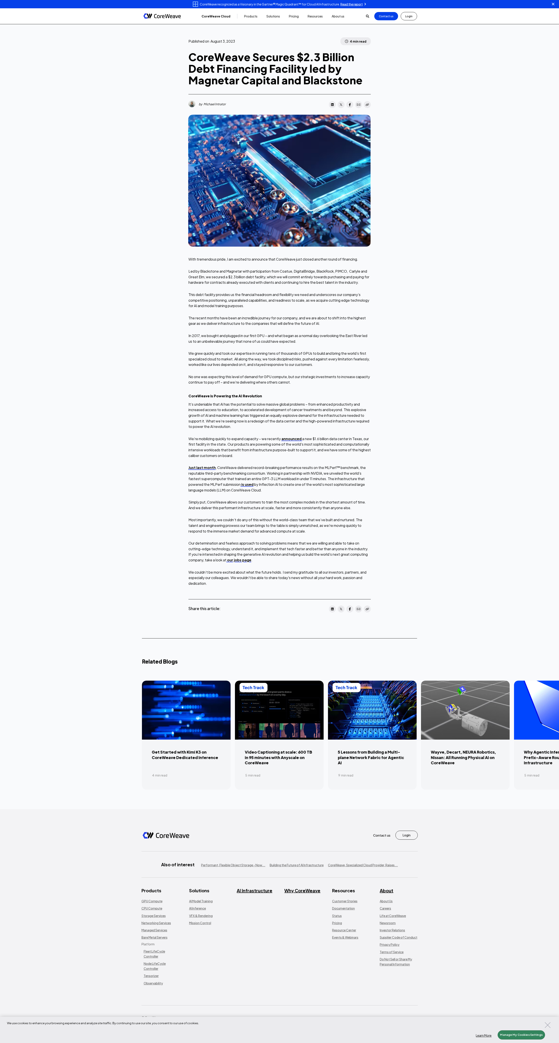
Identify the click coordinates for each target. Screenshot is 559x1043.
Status (337, 916)
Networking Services (156, 923)
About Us (386, 901)
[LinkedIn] (332, 104)
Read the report (351, 4)
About (386, 890)
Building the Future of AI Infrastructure (297, 865)
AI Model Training (201, 901)
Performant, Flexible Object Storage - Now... (233, 865)
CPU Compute (151, 908)
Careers (385, 908)
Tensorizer (151, 976)
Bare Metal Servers (154, 937)
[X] (341, 104)
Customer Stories (344, 901)
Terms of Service (392, 952)
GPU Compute (151, 901)
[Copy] (367, 104)
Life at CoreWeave (393, 916)
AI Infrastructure (254, 890)
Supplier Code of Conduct (398, 937)
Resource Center (344, 930)
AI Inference (197, 908)
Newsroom (388, 923)
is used (247, 484)
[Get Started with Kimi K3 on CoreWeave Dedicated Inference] (186, 735)
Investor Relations (392, 930)
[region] (279, 1030)
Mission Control (200, 923)
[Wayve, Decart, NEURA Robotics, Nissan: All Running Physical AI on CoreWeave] (465, 735)
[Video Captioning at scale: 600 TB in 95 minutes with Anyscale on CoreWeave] (279, 735)
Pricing (337, 923)
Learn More (484, 1035)
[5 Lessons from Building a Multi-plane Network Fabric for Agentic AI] (372, 735)
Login (408, 16)
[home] (162, 16)
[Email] (358, 104)
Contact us (386, 16)
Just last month (202, 467)
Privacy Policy (389, 944)
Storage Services (153, 916)
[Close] (547, 1025)
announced (291, 438)
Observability (153, 983)
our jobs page (238, 560)
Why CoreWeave (302, 890)
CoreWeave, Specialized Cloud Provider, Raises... (363, 865)
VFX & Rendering (201, 916)
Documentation (343, 908)
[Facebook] (349, 104)
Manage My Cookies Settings (521, 1034)
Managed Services (154, 930)
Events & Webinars (345, 937)
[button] (216, 16)
